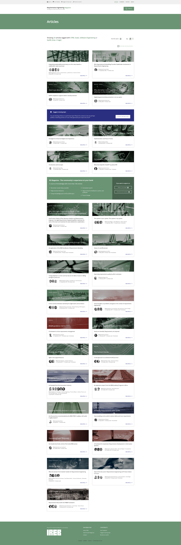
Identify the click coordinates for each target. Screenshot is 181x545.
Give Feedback (103, 530)
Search (132, 1)
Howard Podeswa (61, 225)
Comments (121, 1)
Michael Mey (105, 141)
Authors (128, 1)
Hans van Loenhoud (113, 308)
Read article (83, 75)
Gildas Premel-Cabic (61, 251)
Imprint (85, 540)
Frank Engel (128, 476)
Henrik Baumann (115, 388)
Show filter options (115, 38)
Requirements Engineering (59, 8)
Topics (129, 8)
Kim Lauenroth (121, 308)
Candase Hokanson (69, 360)
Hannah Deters (63, 72)
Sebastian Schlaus (114, 360)
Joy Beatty (62, 360)
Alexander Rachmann (113, 476)
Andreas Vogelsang (66, 392)
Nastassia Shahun (61, 141)
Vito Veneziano (79, 280)
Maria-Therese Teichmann (58, 478)
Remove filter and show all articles (126, 46)
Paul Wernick (72, 280)
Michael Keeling (75, 306)
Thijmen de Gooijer (68, 306)
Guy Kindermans (60, 98)
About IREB (85, 530)
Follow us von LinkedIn (122, 187)
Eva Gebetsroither (68, 478)
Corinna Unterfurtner (77, 478)
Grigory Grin (105, 277)
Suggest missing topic (123, 116)
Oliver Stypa (108, 360)
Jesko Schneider (121, 476)
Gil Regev (111, 221)
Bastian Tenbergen (57, 392)
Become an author (104, 535)
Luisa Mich (108, 251)
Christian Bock (106, 69)
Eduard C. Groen (56, 72)
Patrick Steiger (128, 308)
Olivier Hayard (124, 221)
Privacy (90, 540)
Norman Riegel (121, 448)
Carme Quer (75, 505)
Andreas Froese (80, 392)
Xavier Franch (81, 505)
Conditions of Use (97, 540)
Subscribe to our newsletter (122, 191)
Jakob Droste (70, 72)
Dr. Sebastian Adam (113, 448)
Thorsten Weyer (73, 392)
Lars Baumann (108, 388)
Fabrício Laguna (60, 334)
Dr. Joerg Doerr (128, 448)
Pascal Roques (106, 419)
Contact (85, 535)
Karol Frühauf (105, 334)
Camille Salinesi (106, 168)
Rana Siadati (66, 280)
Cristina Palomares (68, 505)
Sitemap (80, 540)
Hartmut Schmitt (76, 72)
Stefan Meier (60, 421)
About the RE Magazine (88, 532)
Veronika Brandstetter (62, 393)
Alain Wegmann (117, 221)
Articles (116, 1)
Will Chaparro (82, 306)
